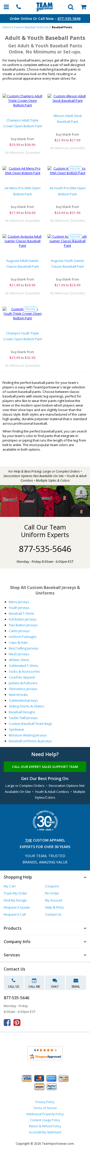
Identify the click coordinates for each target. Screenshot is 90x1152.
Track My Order (15, 893)
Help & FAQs (54, 907)
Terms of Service (45, 1108)
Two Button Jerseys (23, 625)
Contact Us (53, 914)
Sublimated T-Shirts (23, 665)
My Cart (10, 886)
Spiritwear (16, 729)
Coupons (52, 886)
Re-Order (52, 893)
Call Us (13, 986)
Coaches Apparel (22, 677)
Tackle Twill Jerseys (23, 717)
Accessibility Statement (45, 1132)
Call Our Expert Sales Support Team (45, 766)
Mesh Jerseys (19, 654)
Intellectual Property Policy (45, 1114)
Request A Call (15, 914)
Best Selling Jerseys (23, 648)
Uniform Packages (23, 636)
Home (6, 27)
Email (76, 986)
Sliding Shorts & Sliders (26, 706)
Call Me (34, 986)
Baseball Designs (22, 712)
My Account (53, 900)
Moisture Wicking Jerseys (28, 735)
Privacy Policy (45, 1102)
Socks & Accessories (24, 671)
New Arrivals (18, 694)
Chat (55, 986)
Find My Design (15, 900)
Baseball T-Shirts (21, 613)
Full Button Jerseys (22, 619)
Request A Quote (17, 907)
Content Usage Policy (45, 1120)
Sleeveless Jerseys (23, 689)
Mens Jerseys (19, 602)
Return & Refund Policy (45, 1126)
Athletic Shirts (19, 660)
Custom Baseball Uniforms (31, 27)
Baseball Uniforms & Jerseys (30, 741)
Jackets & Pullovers (23, 683)
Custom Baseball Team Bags (30, 723)
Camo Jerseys (19, 631)
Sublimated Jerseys (23, 700)
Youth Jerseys (19, 607)
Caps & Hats (18, 642)
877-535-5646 (69, 18)
